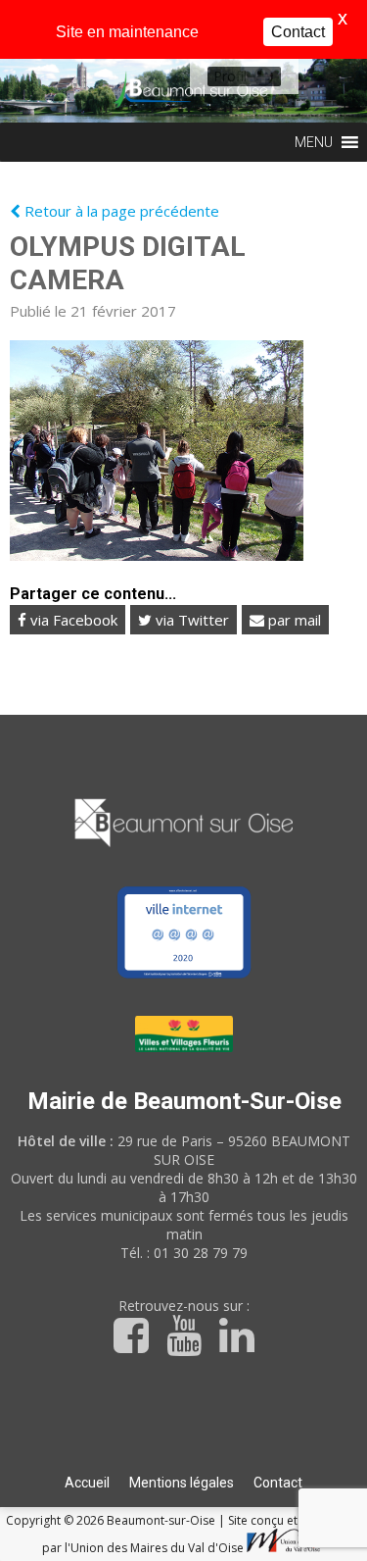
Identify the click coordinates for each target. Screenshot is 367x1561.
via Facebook (71, 619)
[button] (230, 76)
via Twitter (190, 619)
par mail (292, 619)
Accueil (87, 1482)
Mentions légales (181, 1482)
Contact (277, 1482)
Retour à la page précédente (120, 211)
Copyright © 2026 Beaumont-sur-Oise (112, 1520)
